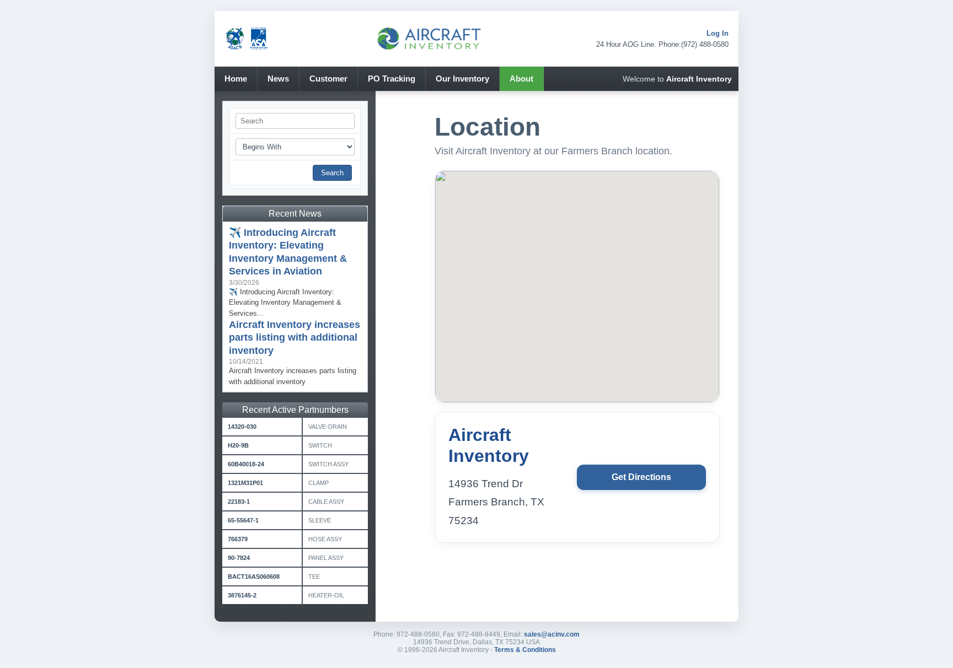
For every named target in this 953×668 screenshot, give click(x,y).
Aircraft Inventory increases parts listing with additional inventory (294, 337)
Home (235, 78)
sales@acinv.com (552, 634)
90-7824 (239, 557)
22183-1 (239, 501)
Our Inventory (462, 78)
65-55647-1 (243, 520)
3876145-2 (242, 595)
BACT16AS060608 (254, 576)
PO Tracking (391, 78)
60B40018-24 (246, 464)
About (521, 78)
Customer (328, 78)
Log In (717, 33)
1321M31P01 (245, 483)
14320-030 (242, 426)
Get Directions (641, 477)
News (278, 78)
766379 (238, 539)
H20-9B (238, 445)
